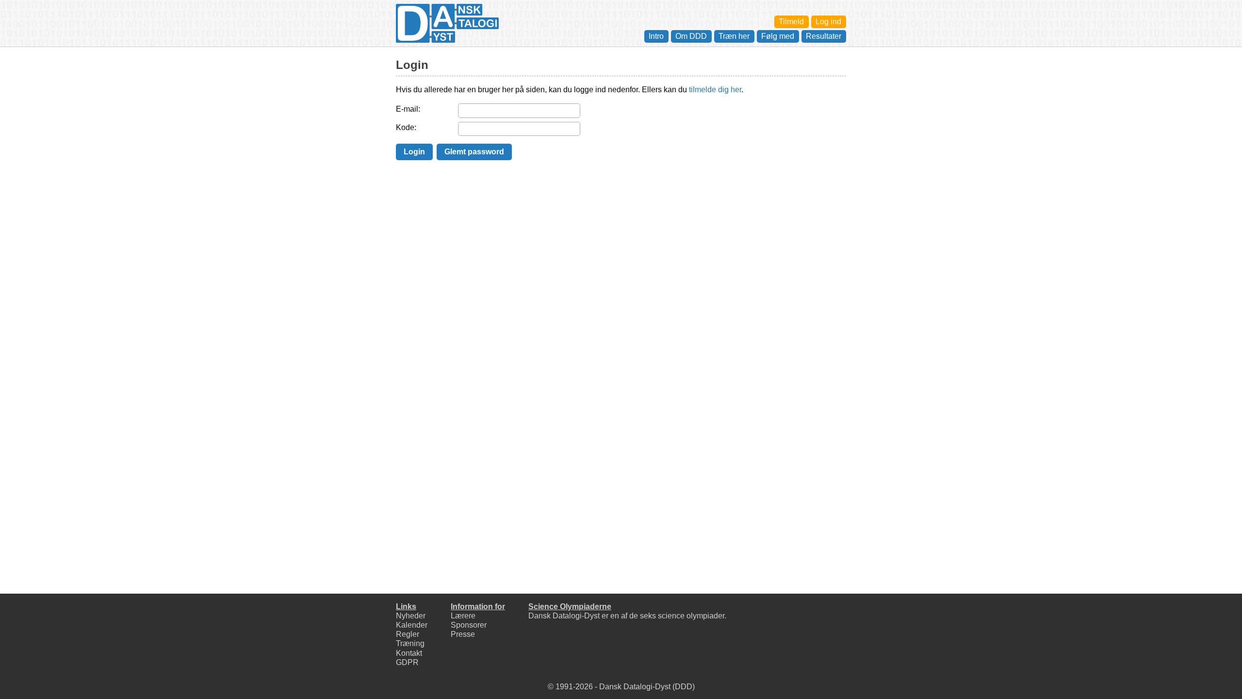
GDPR (407, 662)
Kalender (411, 625)
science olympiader (691, 616)
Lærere (463, 616)
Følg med (777, 36)
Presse (463, 634)
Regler (407, 634)
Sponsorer (469, 625)
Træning (410, 643)
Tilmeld (791, 21)
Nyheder (410, 616)
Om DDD (691, 36)
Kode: (406, 127)
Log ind (828, 21)
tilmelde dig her (715, 89)
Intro (656, 36)
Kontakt (409, 653)
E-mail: (408, 109)
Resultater (823, 36)
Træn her (734, 36)
